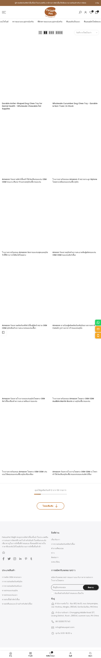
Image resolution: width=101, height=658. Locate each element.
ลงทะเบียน (55, 562)
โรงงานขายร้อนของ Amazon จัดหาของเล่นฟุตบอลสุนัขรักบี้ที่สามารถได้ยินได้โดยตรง (25, 253)
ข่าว (53, 553)
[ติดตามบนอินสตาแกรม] (14, 559)
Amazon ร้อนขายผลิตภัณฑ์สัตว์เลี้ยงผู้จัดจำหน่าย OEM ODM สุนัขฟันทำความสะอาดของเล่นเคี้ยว (24, 326)
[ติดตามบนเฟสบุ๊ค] (3, 559)
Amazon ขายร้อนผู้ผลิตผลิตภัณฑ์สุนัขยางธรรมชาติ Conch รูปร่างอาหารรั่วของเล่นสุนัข (73, 326)
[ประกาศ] (50, 3)
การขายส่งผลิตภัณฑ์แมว (12, 586)
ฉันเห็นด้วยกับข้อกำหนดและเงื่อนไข (69, 593)
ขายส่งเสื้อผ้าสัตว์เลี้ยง (11, 599)
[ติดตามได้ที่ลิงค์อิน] (20, 559)
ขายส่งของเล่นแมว (9, 595)
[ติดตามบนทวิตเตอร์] (9, 559)
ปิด (4, 3)
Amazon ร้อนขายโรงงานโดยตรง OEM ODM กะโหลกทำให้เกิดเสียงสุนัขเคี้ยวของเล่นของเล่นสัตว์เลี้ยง (74, 473)
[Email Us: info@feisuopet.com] (98, 329)
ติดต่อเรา (55, 557)
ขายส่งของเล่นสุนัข (10, 590)
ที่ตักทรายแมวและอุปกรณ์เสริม (50, 21)
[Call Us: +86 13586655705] (98, 335)
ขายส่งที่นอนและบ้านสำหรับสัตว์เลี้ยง (17, 603)
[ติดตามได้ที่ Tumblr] (31, 559)
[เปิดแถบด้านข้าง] (3, 332)
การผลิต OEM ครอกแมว (11, 577)
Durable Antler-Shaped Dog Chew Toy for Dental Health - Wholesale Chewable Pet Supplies (22, 106)
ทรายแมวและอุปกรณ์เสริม (23, 21)
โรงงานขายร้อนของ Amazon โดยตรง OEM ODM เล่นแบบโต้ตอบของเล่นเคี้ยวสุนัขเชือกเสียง (24, 473)
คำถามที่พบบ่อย (57, 548)
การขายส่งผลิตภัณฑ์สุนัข (12, 581)
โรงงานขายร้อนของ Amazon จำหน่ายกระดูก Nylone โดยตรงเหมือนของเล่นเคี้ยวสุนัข (74, 180)
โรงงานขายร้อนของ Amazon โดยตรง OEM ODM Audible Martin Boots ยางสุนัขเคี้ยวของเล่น (73, 400)
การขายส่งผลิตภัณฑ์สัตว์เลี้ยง (63, 544)
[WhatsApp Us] (98, 323)
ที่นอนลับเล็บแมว (73, 21)
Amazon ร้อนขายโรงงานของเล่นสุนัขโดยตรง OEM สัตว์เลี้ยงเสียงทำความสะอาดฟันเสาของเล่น (23, 400)
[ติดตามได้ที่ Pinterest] (26, 559)
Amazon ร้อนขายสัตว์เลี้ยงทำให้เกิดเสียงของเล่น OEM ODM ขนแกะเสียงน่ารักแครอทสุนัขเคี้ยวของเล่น (24, 180)
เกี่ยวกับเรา (55, 539)
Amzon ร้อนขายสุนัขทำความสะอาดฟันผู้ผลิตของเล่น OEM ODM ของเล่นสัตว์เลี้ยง (74, 253)
